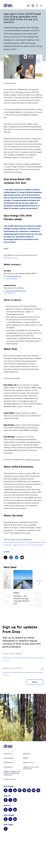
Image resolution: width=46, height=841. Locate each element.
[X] (5, 557)
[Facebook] (11, 557)
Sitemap (26, 754)
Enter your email (12, 653)
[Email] (22, 557)
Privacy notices (10, 779)
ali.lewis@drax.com (13, 276)
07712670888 (11, 279)
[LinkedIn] (16, 557)
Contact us (8, 754)
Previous (7, 583)
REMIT (25, 758)
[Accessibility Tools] (28, 4)
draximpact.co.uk (11, 258)
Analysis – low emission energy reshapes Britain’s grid (21, 600)
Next (39, 583)
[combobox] (23, 670)
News (16, 593)
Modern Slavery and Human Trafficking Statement (12, 773)
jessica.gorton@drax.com (16, 291)
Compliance (8, 762)
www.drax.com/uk (32, 460)
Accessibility (9, 758)
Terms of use (28, 762)
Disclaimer (8, 767)
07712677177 (11, 293)
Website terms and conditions (30, 768)
